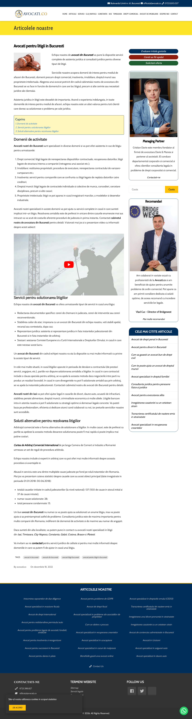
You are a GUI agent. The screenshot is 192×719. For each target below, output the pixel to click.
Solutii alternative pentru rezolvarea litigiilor (37, 131)
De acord (17, 707)
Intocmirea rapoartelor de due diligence (42, 598)
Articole (72, 14)
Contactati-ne (153, 177)
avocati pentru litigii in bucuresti (95, 557)
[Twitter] (142, 691)
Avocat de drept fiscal (97, 606)
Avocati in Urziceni (151, 640)
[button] (184, 711)
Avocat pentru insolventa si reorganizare (42, 640)
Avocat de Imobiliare (149, 14)
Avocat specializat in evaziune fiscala (42, 606)
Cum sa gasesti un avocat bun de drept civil (151, 356)
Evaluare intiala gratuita (153, 51)
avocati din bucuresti (50, 557)
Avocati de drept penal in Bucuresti (149, 339)
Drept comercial (130, 14)
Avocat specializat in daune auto (151, 656)
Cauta (172, 189)
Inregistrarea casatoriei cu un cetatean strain (151, 404)
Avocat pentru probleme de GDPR (97, 598)
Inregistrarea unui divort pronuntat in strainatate (151, 616)
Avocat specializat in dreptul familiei (150, 376)
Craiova (72, 534)
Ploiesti (91, 534)
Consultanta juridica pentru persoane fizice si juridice (150, 386)
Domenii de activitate (27, 123)
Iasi (110, 14)
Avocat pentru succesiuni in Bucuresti (42, 648)
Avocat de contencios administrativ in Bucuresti (151, 632)
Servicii (81, 14)
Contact (174, 14)
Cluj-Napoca (91, 14)
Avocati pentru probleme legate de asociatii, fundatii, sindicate (42, 631)
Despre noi (164, 14)
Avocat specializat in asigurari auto (151, 648)
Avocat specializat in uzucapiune (97, 640)
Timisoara (117, 14)
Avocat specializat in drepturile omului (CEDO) (151, 598)
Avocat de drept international (42, 614)
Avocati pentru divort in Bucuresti (148, 347)
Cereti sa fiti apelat (153, 57)
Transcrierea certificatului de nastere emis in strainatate (153, 415)
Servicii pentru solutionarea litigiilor (33, 127)
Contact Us (97, 666)
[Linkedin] (152, 691)
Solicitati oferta (153, 63)
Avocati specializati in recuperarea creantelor (149, 426)
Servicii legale (76, 691)
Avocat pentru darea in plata (42, 656)
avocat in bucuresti (31, 557)
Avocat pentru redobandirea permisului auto (42, 622)
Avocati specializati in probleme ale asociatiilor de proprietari (96, 615)
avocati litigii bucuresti (70, 557)
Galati (64, 534)
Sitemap (74, 688)
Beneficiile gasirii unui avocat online (96, 656)
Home (64, 14)
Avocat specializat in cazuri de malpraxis (97, 648)
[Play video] (69, 264)
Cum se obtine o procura (96, 624)
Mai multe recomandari (154, 319)
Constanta (102, 14)
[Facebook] (132, 691)
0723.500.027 (171, 3)
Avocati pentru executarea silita (147, 395)
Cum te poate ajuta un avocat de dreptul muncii (152, 367)
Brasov (80, 534)
